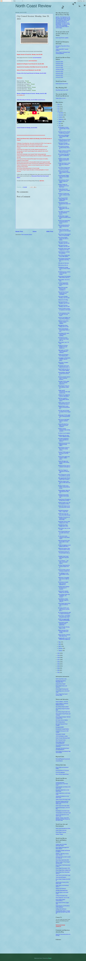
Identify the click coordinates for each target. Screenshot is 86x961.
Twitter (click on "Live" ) (61, 98)
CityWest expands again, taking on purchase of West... (63, 160)
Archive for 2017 (59, 75)
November (61, 115)
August (60, 121)
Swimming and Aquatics (61, 877)
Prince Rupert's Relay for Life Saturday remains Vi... (63, 387)
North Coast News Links (61, 678)
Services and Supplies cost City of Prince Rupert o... (64, 318)
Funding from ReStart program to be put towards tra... (63, 347)
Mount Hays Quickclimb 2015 (62, 860)
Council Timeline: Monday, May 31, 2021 (64, 627)
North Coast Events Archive (62, 83)
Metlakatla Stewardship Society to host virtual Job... (63, 496)
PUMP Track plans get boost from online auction (64, 514)
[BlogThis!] (32, 187)
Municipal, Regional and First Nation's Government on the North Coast (62, 802)
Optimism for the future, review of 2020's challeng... (63, 322)
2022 (58, 108)
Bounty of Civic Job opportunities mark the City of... (63, 208)
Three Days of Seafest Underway (63, 363)
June (60, 125)
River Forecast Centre (61, 740)
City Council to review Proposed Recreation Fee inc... (64, 204)
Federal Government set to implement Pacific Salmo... (64, 444)
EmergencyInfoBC (60, 727)
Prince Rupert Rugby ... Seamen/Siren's (61, 900)
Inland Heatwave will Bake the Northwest (64, 252)
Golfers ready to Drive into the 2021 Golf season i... (64, 403)
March (60, 646)
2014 (58, 666)
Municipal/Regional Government (63, 759)
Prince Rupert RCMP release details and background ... (63, 199)
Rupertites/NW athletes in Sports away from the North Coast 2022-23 (63, 912)
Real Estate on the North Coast (62, 810)
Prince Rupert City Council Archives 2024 (61, 695)
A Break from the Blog (63, 299)
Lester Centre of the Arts (61, 830)
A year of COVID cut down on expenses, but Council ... (64, 310)
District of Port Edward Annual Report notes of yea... (63, 330)
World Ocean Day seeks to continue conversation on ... (64, 467)
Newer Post (19, 231)
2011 (58, 672)
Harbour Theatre (59, 834)
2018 (58, 657)
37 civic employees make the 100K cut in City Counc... (63, 314)
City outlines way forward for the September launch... (63, 213)
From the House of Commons (62, 770)
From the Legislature (60, 772)
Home (34, 231)
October (60, 117)
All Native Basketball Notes (62, 890)
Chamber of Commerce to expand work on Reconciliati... (64, 518)
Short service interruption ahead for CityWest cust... (63, 421)
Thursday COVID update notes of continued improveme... (63, 382)
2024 (58, 104)
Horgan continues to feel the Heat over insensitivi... (64, 151)
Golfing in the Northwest (61, 909)
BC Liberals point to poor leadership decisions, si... (64, 366)
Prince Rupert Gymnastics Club (63, 868)
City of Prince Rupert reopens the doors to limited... (63, 238)
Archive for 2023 (59, 63)
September (61, 119)
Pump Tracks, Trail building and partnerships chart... (64, 616)
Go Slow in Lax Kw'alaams (64, 433)
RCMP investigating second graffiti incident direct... (64, 546)
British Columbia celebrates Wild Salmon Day (64, 635)
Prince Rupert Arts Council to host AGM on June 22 (64, 475)
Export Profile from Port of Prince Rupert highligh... (64, 370)
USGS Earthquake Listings (62, 736)
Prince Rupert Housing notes (62, 689)
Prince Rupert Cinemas (61, 832)
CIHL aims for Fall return (63, 263)
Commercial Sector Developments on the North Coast (62, 783)
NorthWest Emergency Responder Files (61, 681)
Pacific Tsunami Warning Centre (63, 738)
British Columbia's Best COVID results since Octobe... (63, 631)
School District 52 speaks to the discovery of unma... (64, 500)
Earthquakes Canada (60, 734)
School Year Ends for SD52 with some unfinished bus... (64, 164)
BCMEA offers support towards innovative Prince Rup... (64, 217)
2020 (58, 653)
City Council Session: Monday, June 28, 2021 (63, 242)
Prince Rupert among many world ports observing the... (64, 260)
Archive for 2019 (59, 71)
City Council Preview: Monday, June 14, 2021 (63, 302)
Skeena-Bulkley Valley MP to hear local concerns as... (64, 373)
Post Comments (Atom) (27, 234)
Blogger (49, 958)
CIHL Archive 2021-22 (63, 265)
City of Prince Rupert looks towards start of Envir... (64, 168)
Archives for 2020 (59, 69)
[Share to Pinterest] (35, 187)
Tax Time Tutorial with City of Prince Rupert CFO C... (64, 566)
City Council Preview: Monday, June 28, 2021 (63, 246)
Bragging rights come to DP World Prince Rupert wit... (64, 639)
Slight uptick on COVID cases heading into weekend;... (63, 351)
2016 (58, 661)
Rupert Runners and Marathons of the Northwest (63, 906)
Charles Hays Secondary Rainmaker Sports (61, 845)
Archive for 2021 (59, 67)
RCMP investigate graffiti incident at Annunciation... (64, 620)
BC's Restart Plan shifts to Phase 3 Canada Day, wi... (64, 155)
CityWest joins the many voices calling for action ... (64, 436)
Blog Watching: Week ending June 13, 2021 (63, 326)
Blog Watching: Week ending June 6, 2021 (63, 525)
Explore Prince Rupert (60, 683)
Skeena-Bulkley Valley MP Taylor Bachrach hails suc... (64, 491)
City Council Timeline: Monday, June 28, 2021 (63, 144)
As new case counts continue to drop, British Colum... (64, 537)
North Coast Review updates (62, 37)
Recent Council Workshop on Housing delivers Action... (64, 222)
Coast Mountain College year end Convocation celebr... (63, 176)
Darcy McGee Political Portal (62, 774)
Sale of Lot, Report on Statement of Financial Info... (63, 471)
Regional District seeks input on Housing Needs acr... (64, 407)
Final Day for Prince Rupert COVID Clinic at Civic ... (64, 132)
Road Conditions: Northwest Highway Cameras (62, 704)
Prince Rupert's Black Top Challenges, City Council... (64, 595)
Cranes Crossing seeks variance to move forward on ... (64, 231)
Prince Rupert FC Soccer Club (62, 897)
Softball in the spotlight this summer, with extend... (64, 395)
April (60, 644)
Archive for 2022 (59, 65)
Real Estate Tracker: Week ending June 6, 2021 (64, 522)
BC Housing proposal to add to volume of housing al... (64, 613)
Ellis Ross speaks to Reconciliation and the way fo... (63, 399)
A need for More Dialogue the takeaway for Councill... (63, 588)
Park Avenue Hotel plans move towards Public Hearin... (63, 136)
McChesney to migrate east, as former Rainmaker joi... (63, 583)
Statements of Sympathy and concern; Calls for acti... (63, 579)
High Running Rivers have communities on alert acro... (64, 542)
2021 (58, 111)
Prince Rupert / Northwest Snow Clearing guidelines (63, 53)
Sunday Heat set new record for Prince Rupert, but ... (64, 190)
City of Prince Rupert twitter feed (63, 711)
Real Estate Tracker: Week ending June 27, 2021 (64, 249)
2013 (58, 668)
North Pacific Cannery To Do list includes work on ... (64, 553)
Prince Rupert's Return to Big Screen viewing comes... (63, 449)
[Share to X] (33, 187)
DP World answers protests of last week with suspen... (64, 273)
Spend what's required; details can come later (63, 592)
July (60, 123)
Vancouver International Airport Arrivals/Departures (62, 749)
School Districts (59, 760)
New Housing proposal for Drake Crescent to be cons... (64, 226)
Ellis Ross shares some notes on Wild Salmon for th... (64, 482)
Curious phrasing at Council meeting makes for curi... (64, 140)
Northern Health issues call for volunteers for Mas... (64, 503)
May (60, 642)
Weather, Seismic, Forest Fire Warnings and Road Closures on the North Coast (63, 819)
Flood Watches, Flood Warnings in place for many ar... (63, 600)
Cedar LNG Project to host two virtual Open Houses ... (64, 507)
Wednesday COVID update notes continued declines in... (64, 416)
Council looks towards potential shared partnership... (63, 623)
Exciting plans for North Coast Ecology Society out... (63, 128)
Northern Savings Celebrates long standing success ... (64, 430)
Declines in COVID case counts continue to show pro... (64, 195)
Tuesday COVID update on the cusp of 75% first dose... (64, 453)
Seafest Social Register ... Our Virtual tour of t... (64, 355)
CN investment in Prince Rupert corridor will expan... (63, 181)
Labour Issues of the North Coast (63, 799)
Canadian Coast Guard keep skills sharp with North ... (63, 557)
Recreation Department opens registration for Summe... (63, 440)
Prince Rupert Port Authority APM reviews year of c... (64, 277)
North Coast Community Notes (62, 805)
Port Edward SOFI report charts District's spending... (63, 334)
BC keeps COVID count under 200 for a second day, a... (63, 609)
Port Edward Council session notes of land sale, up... (63, 339)
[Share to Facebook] (34, 187)
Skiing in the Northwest (61, 888)
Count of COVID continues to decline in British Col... (64, 570)
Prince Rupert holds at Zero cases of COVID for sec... (64, 604)
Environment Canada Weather (62, 729)
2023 (58, 106)
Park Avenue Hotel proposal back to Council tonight (64, 235)
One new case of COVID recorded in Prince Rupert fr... (64, 412)
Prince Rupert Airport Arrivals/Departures (60, 742)
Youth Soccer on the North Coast (63, 875)
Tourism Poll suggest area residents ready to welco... (64, 458)
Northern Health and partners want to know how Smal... (63, 185)
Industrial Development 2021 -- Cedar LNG (63, 511)
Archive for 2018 (59, 73)
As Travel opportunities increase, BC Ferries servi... (63, 284)
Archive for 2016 (59, 77)
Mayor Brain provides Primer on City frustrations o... (63, 288)
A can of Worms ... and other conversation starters (63, 562)
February (61, 648)
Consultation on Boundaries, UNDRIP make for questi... (64, 359)
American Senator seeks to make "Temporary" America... (64, 378)
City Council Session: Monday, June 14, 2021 (63, 306)
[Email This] (30, 187)
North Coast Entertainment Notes (63, 828)
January (60, 650)
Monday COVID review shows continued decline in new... (64, 487)
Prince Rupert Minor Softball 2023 (63, 870)
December (61, 112)
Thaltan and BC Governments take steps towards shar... (64, 391)
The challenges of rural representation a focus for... (63, 574)
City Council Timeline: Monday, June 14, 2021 (63, 297)
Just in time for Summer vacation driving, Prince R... (63, 147)
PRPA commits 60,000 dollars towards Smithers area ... (64, 172)
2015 (58, 663)
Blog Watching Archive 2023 (62, 90)
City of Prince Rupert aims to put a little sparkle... (64, 256)
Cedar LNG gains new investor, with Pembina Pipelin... (63, 462)
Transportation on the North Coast (63, 812)
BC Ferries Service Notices (62, 720)
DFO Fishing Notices (60, 722)
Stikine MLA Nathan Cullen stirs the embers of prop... (64, 549)
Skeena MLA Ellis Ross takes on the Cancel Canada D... (63, 425)
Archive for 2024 (59, 61)
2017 (58, 659)
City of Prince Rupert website (62, 706)
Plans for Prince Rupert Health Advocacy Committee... (63, 293)
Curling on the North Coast (61, 895)
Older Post (49, 231)
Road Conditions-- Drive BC (62, 701)
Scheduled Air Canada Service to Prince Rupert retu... (64, 268)
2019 (58, 655)
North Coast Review (33, 6)
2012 (58, 670)
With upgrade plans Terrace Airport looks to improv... (64, 479)
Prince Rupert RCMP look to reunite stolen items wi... (64, 532)
